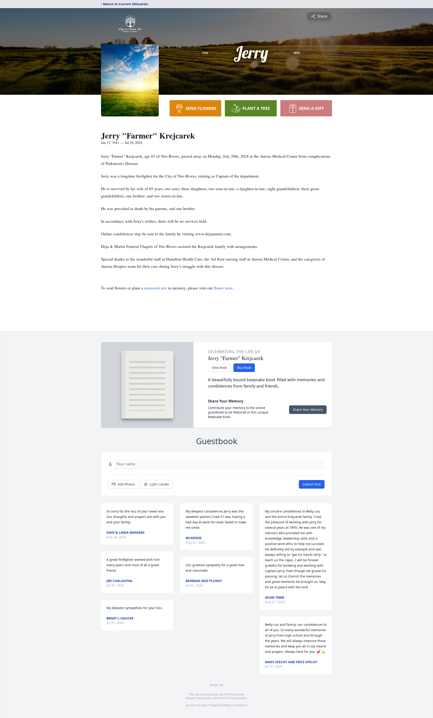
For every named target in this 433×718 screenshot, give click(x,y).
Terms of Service (228, 698)
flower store (223, 288)
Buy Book (244, 367)
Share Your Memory (308, 409)
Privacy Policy (203, 698)
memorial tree (155, 288)
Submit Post (312, 484)
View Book (219, 367)
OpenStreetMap (221, 705)
